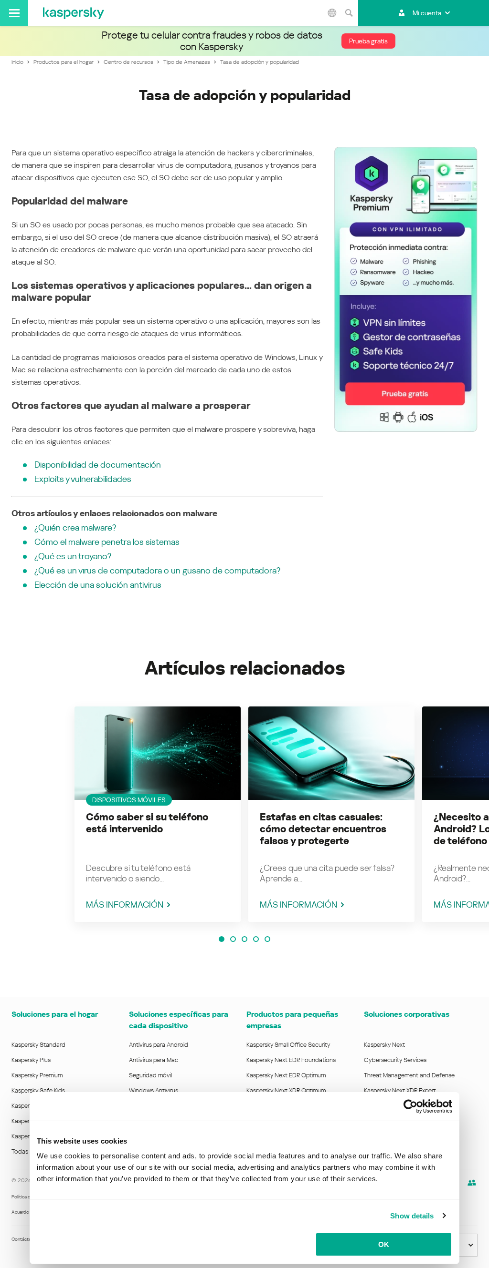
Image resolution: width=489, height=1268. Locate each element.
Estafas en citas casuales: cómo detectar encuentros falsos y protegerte (323, 829)
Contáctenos (25, 1239)
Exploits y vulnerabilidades (82, 479)
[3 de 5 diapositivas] (244, 939)
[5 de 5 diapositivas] (267, 939)
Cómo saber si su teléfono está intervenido (147, 823)
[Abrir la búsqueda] (348, 13)
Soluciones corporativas (406, 1014)
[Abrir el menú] (14, 13)
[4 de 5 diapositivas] (256, 939)
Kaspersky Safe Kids (38, 1090)
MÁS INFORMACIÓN (124, 905)
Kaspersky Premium (37, 1075)
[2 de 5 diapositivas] (233, 939)
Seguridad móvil (150, 1075)
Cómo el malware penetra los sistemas (107, 542)
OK (383, 1244)
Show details (412, 1216)
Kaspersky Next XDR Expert (400, 1090)
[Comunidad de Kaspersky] (472, 1182)
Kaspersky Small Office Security (288, 1044)
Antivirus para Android (158, 1044)
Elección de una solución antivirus (97, 585)
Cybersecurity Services (395, 1059)
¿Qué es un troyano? (72, 556)
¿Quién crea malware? (75, 527)
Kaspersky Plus (31, 1059)
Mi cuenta (427, 13)
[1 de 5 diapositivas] (221, 939)
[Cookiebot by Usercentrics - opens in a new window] (410, 1106)
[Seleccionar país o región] (332, 13)
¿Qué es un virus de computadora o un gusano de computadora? (157, 570)
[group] (157, 814)
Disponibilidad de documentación (97, 465)
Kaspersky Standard (38, 1044)
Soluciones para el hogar (54, 1014)
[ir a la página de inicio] (74, 13)
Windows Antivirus (153, 1090)
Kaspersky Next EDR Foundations (291, 1059)
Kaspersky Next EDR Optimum (286, 1075)
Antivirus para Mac (153, 1059)
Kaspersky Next (384, 1044)
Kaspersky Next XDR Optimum (286, 1090)
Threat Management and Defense (409, 1075)
